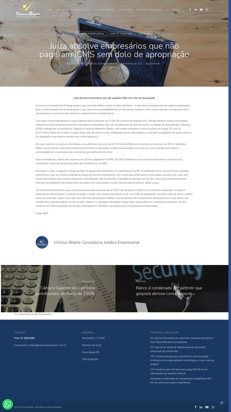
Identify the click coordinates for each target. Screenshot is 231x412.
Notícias (144, 33)
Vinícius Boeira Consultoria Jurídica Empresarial (93, 63)
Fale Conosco (173, 10)
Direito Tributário (122, 33)
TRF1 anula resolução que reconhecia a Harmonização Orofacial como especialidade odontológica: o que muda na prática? (182, 360)
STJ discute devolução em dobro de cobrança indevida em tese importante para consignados (182, 340)
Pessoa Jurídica (82, 10)
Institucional (62, 10)
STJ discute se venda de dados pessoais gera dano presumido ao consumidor (178, 349)
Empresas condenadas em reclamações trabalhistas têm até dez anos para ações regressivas (181, 380)
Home (48, 10)
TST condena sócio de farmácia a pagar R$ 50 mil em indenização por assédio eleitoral (179, 371)
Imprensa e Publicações (149, 10)
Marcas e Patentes (104, 10)
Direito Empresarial (91, 33)
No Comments (153, 63)
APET (45, 213)
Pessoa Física (125, 10)
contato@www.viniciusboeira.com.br (46, 345)
